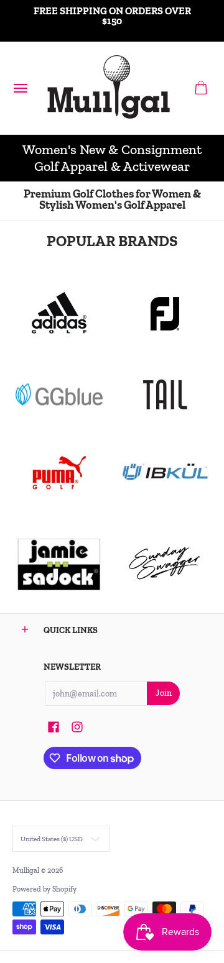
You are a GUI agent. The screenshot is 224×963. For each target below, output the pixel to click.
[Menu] (19, 88)
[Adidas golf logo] (59, 314)
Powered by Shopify (44, 889)
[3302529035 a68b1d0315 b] (165, 313)
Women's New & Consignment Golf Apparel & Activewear (112, 158)
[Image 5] (165, 563)
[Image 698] (59, 563)
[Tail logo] (165, 394)
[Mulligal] (109, 88)
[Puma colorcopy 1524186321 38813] (59, 473)
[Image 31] (165, 473)
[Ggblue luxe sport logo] (59, 394)
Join (164, 693)
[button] (201, 88)
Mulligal (26, 870)
